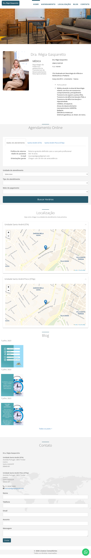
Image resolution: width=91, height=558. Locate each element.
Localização (64, 4)
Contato (85, 4)
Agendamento (48, 4)
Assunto (6, 519)
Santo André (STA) (34, 143)
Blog (75, 4)
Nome (5, 493)
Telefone (6, 502)
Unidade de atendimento (13, 170)
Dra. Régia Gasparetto (10, 3)
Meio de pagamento (11, 188)
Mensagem (7, 528)
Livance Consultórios (48, 551)
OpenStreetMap (82, 270)
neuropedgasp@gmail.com (14, 488)
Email (5, 511)
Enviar (6, 540)
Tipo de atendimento (11, 179)
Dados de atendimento (16, 143)
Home (36, 4)
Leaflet (76, 270)
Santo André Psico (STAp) (54, 143)
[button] (45, 247)
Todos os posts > (45, 429)
